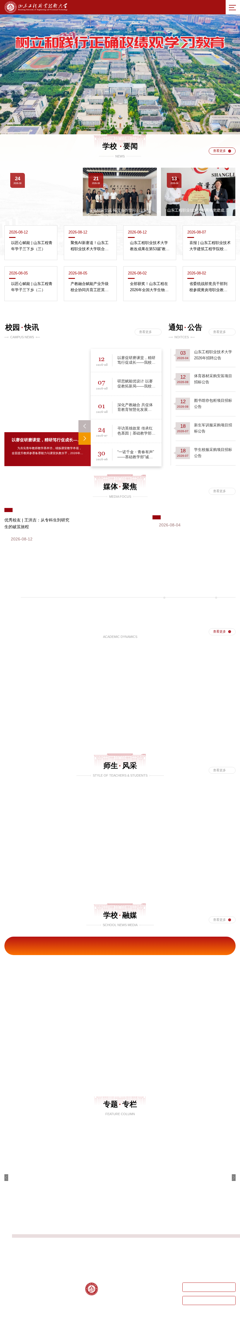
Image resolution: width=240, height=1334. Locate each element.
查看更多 (219, 150)
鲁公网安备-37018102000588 (174, 1328)
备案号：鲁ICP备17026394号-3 (126, 1328)
